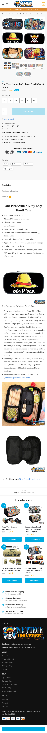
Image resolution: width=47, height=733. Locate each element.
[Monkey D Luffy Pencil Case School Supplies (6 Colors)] (34, 555)
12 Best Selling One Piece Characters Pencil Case (11, 569)
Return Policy (6, 688)
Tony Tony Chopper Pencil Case (9, 528)
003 (16, 100)
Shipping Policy (7, 662)
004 (22, 100)
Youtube (5, 706)
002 (10, 100)
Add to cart (23, 729)
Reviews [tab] (6, 197)
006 (34, 100)
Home (3, 14)
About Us (5, 656)
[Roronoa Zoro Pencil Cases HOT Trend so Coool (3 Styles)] (34, 514)
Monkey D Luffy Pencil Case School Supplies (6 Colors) (33, 570)
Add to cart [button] (12, 539)
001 (4, 100)
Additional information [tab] (10, 191)
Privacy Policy (7, 666)
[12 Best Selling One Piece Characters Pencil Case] (12, 555)
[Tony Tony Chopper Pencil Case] (12, 514)
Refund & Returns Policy (11, 691)
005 (28, 100)
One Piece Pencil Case (26, 14)
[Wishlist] (18, 507)
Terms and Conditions (9, 684)
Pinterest (5, 703)
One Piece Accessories (13, 14)
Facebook (5, 699)
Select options (34, 539)
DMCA (4, 669)
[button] (42, 19)
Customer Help (7, 681)
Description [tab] (6, 185)
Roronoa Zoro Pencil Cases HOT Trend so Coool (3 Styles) (33, 529)
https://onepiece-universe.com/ (17, 378)
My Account (6, 678)
